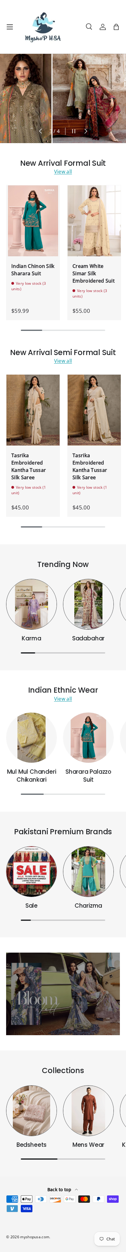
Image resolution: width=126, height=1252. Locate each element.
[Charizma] (88, 871)
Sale (31, 906)
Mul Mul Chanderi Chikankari (31, 776)
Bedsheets (31, 1145)
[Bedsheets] (31, 1111)
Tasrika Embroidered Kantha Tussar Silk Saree (28, 466)
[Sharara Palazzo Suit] (88, 738)
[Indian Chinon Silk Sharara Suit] (33, 220)
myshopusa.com (34, 1236)
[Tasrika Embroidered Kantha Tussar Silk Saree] (33, 410)
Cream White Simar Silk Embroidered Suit (93, 273)
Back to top (60, 1189)
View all (63, 171)
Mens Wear (88, 1145)
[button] (116, 27)
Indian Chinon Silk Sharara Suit (33, 270)
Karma (31, 638)
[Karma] (31, 604)
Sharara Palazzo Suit (88, 776)
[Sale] (31, 871)
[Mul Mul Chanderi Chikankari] (31, 738)
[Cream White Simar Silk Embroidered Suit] (94, 220)
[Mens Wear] (88, 1111)
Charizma (88, 906)
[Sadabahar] (88, 604)
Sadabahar (88, 638)
